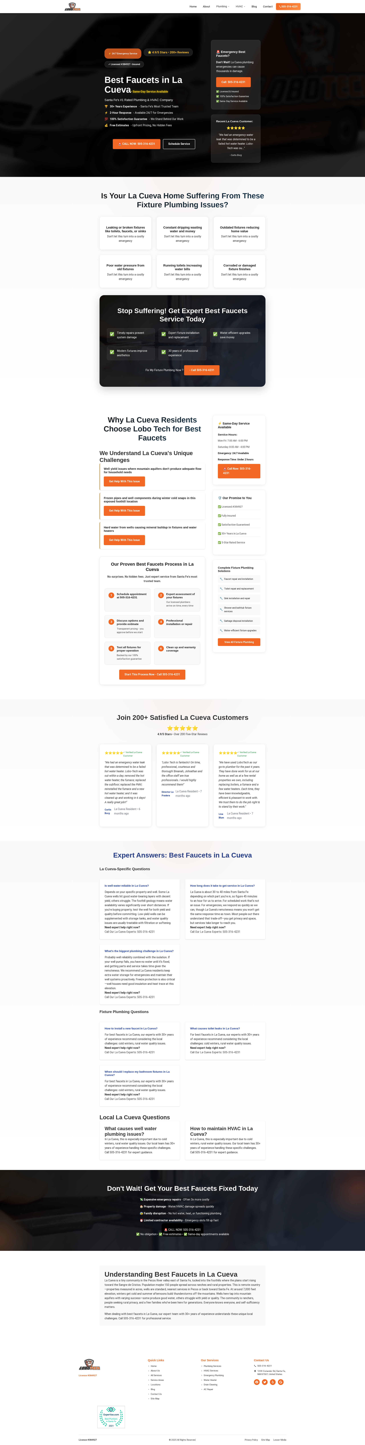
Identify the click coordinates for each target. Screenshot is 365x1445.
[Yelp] (273, 1382)
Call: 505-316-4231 (233, 82)
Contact (268, 6)
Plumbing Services (212, 1366)
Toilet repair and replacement (237, 588)
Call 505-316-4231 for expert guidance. (129, 1152)
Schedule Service (179, 144)
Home (193, 6)
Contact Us (156, 1394)
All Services (156, 1375)
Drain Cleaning (210, 1384)
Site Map (155, 1398)
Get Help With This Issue (124, 481)
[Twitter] (265, 1382)
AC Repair (208, 1389)
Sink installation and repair (235, 598)
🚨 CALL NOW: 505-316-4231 (136, 144)
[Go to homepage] (72, 6)
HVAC (239, 6)
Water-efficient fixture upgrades (238, 630)
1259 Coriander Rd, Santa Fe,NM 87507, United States (271, 1373)
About (206, 6)
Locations (155, 1384)
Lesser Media (279, 1440)
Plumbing (221, 6)
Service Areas (157, 1380)
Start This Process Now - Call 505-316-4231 (152, 674)
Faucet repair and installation (236, 579)
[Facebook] (257, 1382)
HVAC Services (211, 1370)
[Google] (281, 1382)
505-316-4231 (289, 6)
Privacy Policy (251, 1440)
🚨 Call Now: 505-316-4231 (237, 471)
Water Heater (210, 1380)
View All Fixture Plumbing (239, 642)
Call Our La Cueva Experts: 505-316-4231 (130, 931)
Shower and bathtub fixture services (236, 609)
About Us (155, 1370)
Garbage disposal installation (236, 620)
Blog (254, 6)
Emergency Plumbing (214, 1375)
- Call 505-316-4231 (201, 370)
